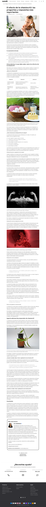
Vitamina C (4, 493)
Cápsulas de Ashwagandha (6, 488)
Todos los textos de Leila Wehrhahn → (15, 444)
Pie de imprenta (32, 491)
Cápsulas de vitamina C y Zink (7, 491)
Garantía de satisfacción (34, 490)
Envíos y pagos (32, 488)
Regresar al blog (24, 452)
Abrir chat (37, 471)
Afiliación (17, 488)
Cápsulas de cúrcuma (5, 490)
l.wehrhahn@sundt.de (24, 448)
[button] (39, 1)
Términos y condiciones (34, 494)
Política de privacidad (33, 493)
